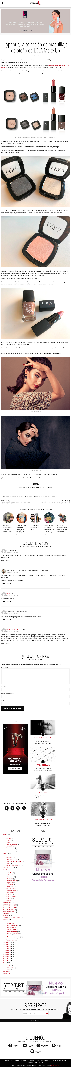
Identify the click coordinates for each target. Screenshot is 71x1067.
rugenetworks (55, 1065)
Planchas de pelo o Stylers (14, 861)
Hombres (5, 915)
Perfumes (6, 972)
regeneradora (10, 896)
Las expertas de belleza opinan (12, 917)
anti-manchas (10, 875)
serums (8, 898)
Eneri (8, 594)
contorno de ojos (11, 881)
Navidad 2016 (7, 950)
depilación (9, 846)
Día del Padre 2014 (8, 910)
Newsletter (34, 1060)
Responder (7, 561)
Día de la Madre (7, 902)
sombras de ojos (51, 496)
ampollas (9, 840)
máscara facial (10, 850)
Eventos (8, 966)
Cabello (5, 854)
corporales (9, 883)
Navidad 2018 (7, 954)
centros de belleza (11, 844)
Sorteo (8, 970)
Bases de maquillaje (12, 925)
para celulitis (10, 888)
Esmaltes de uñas (11, 931)
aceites (8, 838)
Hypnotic (22, 496)
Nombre (4, 687)
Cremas (5, 869)
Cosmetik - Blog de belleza (33, 1065)
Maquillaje (6, 919)
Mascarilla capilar (11, 859)
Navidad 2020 (7, 956)
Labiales (8, 935)
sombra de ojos (11, 941)
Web (2, 700)
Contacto (24, 1060)
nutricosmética (10, 852)
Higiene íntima (10, 968)
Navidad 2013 (7, 945)
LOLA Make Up (40, 496)
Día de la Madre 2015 (9, 906)
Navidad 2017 (7, 952)
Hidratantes (9, 886)
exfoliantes (6, 914)
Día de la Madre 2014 (9, 904)
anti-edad (9, 873)
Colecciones (10, 927)
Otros (4, 962)
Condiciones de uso (35, 1062)
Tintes (8, 863)
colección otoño (11, 496)
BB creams (9, 877)
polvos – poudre (11, 939)
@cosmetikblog (35, 1020)
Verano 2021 (6, 974)
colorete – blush (11, 929)
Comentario (5, 667)
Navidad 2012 (7, 943)
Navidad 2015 (7, 948)
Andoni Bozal (10, 923)
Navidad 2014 (7, 946)
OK (47, 1013)
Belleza (5, 834)
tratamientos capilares (13, 865)
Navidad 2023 (7, 960)
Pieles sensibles (11, 890)
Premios (16, 1060)
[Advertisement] (44, 918)
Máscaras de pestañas (13, 937)
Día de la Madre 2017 (9, 908)
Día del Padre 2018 (8, 912)
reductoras (9, 894)
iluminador (30, 496)
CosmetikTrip (45, 1060)
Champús (9, 857)
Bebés (8, 842)
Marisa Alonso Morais (14, 630)
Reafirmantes (10, 892)
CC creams (9, 879)
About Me (8, 1060)
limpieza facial (10, 848)
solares (8, 900)
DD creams (9, 884)
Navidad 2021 (7, 958)
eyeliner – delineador (12, 933)
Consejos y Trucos (8, 867)
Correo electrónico (7, 693)
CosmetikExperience (59, 1060)
